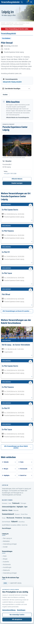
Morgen (4, 518)
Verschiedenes (21, 23)
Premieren (18, 518)
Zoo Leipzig (26, 518)
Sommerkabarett (8, 514)
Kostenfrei (6, 562)
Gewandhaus (21, 521)
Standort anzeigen (16, 183)
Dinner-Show (24, 514)
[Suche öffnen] (21, 2)
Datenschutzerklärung (9, 610)
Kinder (10, 510)
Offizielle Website (17, 179)
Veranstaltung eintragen (10, 544)
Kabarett (14, 521)
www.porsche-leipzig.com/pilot (12, 82)
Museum (17, 514)
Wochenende (10, 518)
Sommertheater (6, 521)
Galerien (5, 510)
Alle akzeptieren (17, 619)
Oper (25, 507)
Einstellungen (21, 610)
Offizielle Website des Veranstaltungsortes (17, 117)
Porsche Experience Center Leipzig (14, 52)
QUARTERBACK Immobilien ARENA (11, 525)
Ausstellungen (6, 528)
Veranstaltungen (10, 23)
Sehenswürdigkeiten (9, 507)
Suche (16, 23)
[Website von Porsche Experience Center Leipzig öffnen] (17, 145)
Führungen (23, 503)
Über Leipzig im (7, 538)
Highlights (20, 507)
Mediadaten (6, 541)
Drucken (5, 94)
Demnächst (4, 503)
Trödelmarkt (16, 503)
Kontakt (5, 547)
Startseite (3, 23)
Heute (9, 503)
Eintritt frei (24, 525)
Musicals (15, 510)
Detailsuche (6, 570)
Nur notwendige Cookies (17, 614)
